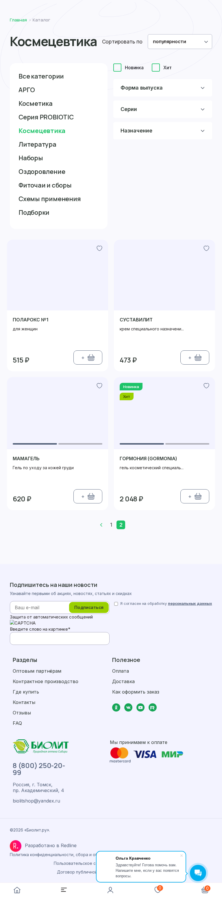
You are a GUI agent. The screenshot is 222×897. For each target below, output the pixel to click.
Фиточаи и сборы (45, 185)
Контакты (24, 702)
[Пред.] (101, 525)
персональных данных (190, 603)
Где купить (26, 692)
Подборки (33, 212)
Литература (37, 144)
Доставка (123, 681)
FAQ (17, 723)
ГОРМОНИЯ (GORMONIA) (148, 458)
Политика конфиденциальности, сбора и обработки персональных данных (85, 854)
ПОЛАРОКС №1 (30, 320)
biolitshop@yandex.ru (36, 801)
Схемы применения (49, 198)
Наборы (30, 158)
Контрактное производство (45, 681)
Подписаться (88, 607)
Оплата (120, 671)
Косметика (35, 103)
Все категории (41, 76)
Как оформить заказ (135, 692)
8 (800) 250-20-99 (39, 769)
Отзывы (22, 713)
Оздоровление (41, 171)
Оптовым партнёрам (37, 671)
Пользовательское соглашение (86, 863)
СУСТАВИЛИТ (136, 320)
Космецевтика (41, 130)
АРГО (26, 89)
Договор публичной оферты (85, 871)
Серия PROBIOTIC (46, 117)
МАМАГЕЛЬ (26, 458)
